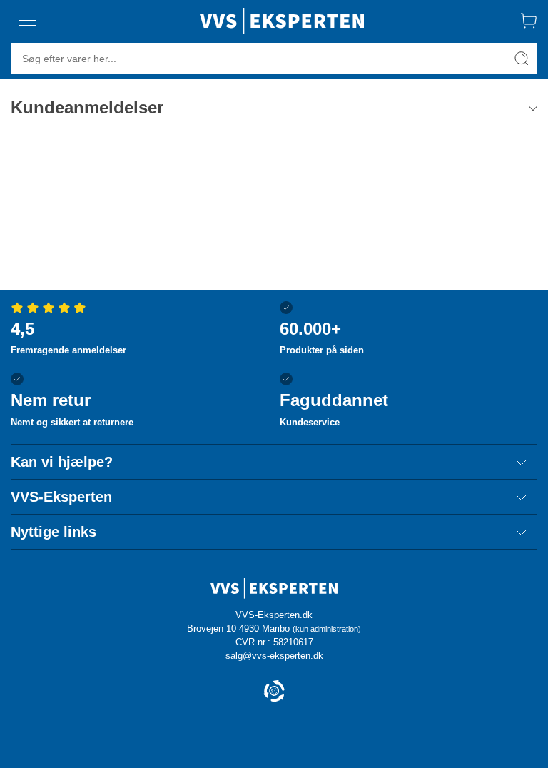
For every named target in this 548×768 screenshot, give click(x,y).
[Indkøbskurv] (528, 21)
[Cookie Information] (274, 692)
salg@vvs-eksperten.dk (274, 655)
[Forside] (281, 21)
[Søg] (521, 58)
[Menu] (27, 21)
